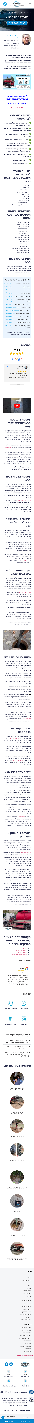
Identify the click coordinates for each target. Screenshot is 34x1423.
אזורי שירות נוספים (26, 1320)
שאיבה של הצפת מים (24, 501)
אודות (29, 1278)
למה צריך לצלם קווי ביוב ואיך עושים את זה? (18, 1047)
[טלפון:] (25, 1371)
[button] (30, 4)
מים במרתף (25, 561)
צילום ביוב (22, 817)
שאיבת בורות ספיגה (25, 1346)
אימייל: (9, 1384)
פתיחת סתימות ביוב (25, 592)
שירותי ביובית (27, 1275)
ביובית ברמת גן (27, 1309)
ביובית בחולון (27, 1304)
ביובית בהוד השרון (21, 950)
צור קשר (29, 1296)
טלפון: (25, 1374)
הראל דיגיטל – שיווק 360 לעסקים (8, 1416)
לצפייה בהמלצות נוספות (25, 1356)
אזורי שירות (22, 13)
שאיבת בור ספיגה (18, 760)
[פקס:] (25, 1380)
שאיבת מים (28, 1343)
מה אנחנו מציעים (26, 1280)
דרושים (29, 1288)
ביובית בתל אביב (26, 1307)
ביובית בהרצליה (22, 953)
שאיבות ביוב (17, 1113)
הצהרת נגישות (27, 1291)
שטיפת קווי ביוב (14, 738)
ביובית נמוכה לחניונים (17, 1259)
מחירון (29, 1283)
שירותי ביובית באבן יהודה (19, 955)
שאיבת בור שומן (26, 853)
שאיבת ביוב (8, 447)
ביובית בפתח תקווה (26, 1312)
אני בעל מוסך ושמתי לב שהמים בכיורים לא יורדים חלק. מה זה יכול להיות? (17, 1054)
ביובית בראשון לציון (25, 1314)
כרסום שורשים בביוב (17, 1187)
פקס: (25, 1384)
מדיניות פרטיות (27, 1293)
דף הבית (29, 13)
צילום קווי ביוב (27, 1333)
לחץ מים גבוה (27, 719)
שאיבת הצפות (17, 1136)
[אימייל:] (8, 1380)
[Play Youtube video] (17, 405)
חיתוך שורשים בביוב (25, 1336)
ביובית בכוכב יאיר (22, 948)
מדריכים (29, 1285)
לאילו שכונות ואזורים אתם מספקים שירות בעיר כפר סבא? (18, 1041)
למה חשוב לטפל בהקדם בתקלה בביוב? (17, 1036)
